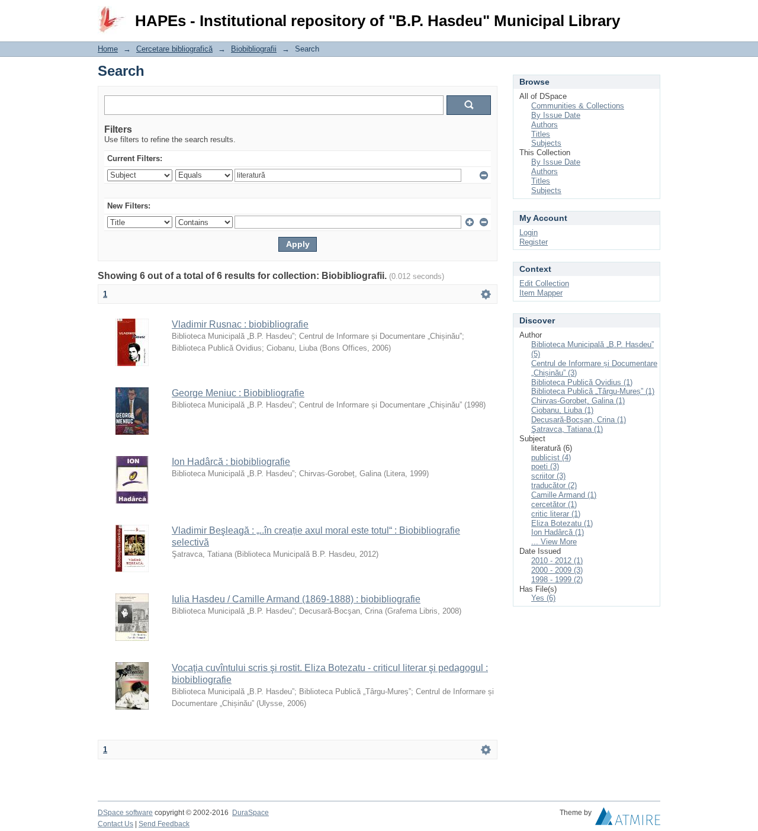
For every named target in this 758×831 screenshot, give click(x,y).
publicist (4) (551, 457)
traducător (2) (554, 485)
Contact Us (115, 824)
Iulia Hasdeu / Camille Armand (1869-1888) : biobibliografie (296, 599)
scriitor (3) (548, 475)
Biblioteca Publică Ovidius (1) (581, 382)
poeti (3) (545, 466)
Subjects (546, 143)
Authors (544, 124)
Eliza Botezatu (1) (562, 523)
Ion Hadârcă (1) (557, 532)
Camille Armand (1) (563, 494)
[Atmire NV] (627, 819)
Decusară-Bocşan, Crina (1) (578, 419)
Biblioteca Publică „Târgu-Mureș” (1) (592, 391)
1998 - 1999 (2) (557, 579)
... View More (554, 541)
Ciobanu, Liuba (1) (562, 410)
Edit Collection (544, 283)
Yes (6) (543, 597)
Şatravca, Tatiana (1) (567, 429)
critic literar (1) (555, 513)
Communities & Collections (577, 105)
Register (533, 242)
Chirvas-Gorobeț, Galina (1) (578, 400)
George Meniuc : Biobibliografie (238, 393)
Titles (540, 134)
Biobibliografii (254, 48)
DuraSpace (250, 812)
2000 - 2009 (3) (557, 570)
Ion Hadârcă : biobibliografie (231, 462)
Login (651, 14)
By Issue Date (555, 115)
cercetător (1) (554, 504)
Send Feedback (164, 824)
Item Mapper (541, 292)
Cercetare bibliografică (174, 48)
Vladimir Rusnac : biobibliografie (240, 324)
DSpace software (125, 812)
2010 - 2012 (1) (557, 560)
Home (108, 48)
